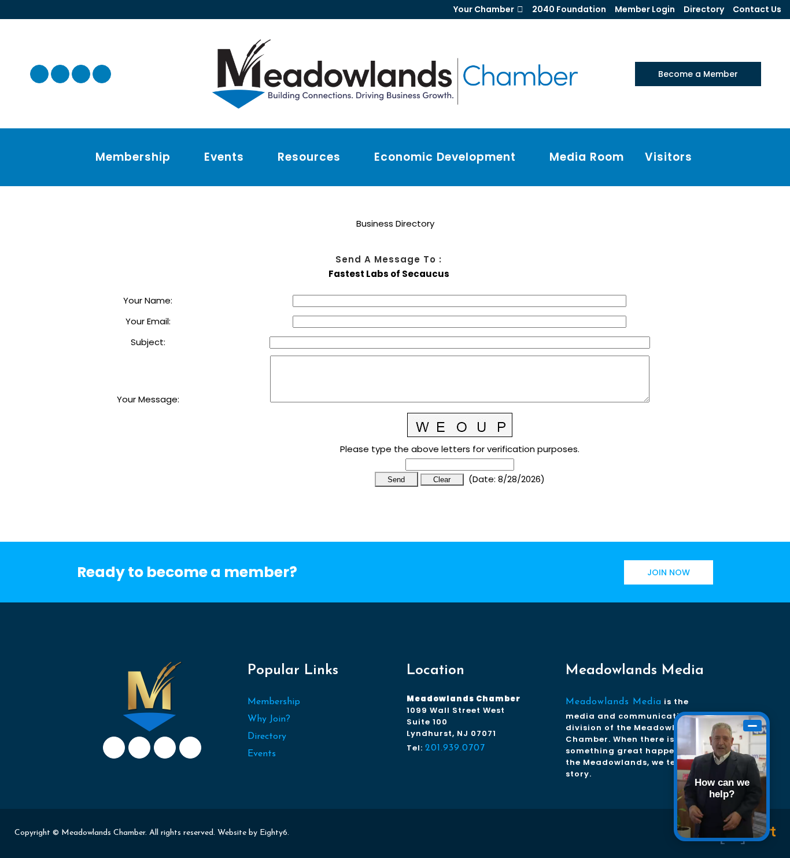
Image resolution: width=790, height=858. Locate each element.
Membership (274, 702)
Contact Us (757, 9)
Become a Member (698, 74)
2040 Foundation (569, 9)
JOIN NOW (668, 572)
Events (262, 754)
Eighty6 (273, 833)
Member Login (645, 9)
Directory (704, 9)
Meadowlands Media (614, 702)
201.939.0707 (455, 748)
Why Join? (269, 719)
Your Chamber (483, 9)
